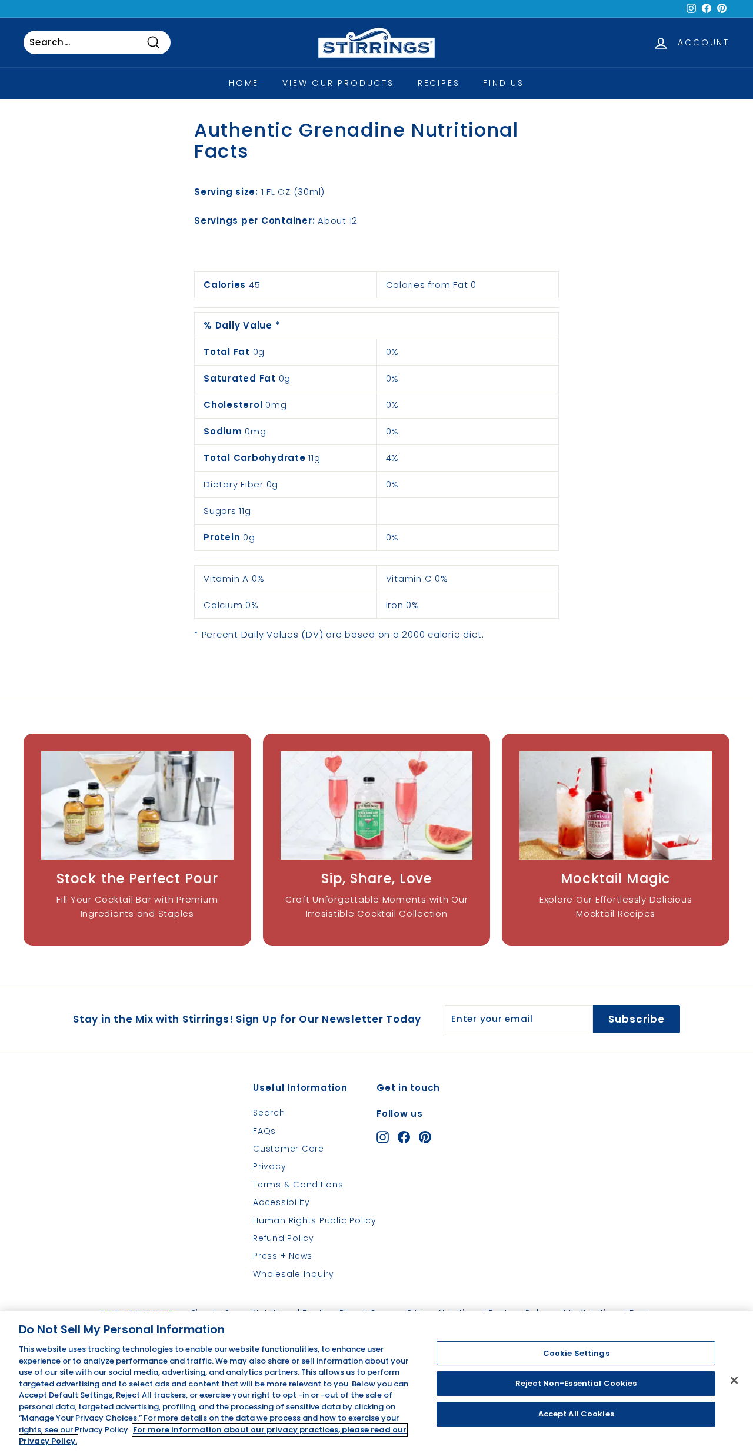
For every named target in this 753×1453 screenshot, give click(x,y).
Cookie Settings (576, 1353)
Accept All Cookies (576, 1413)
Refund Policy (283, 1238)
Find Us (503, 83)
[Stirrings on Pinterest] (425, 1136)
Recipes (439, 83)
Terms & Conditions (298, 1184)
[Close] (734, 1380)
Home (244, 83)
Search (269, 1113)
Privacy (269, 1166)
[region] (376, 1382)
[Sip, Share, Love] (377, 805)
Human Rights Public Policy (314, 1220)
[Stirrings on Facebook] (404, 1136)
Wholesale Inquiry (293, 1274)
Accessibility (281, 1202)
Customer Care (288, 1149)
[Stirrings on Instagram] (382, 1136)
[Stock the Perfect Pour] (137, 805)
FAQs (264, 1131)
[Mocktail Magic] (615, 805)
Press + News (282, 1256)
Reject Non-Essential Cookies (576, 1383)
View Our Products (338, 83)
